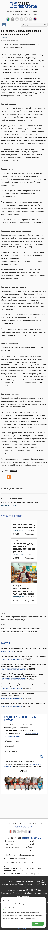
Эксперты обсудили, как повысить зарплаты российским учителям (24, 547)
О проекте (9, 841)
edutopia (13, 471)
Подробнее (30, 534)
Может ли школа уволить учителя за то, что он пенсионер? (23, 591)
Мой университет (18, 530)
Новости (15, 522)
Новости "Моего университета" (11, 659)
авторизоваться (8, 505)
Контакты (9, 844)
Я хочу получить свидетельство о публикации (20, 761)
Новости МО (29, 844)
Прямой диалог (17, 586)
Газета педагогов (18, 554)
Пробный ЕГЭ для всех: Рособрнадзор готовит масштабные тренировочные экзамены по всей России (24, 665)
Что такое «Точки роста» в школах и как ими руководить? (23, 656)
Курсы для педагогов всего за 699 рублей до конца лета (23, 703)
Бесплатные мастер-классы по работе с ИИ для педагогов (24, 648)
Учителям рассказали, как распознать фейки (24, 526)
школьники (19, 489)
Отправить (24, 771)
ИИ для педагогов (7, 651)
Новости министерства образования (13, 669)
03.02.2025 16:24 (5, 40)
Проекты (27, 850)
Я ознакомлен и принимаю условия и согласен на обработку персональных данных (22, 765)
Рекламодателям (12, 847)
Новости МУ (29, 841)
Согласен (37, 924)
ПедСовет (4, 38)
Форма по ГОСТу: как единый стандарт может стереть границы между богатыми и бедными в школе (22, 675)
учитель (12, 489)
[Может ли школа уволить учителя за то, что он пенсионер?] (24, 582)
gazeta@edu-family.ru (31, 838)
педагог (6, 489)
